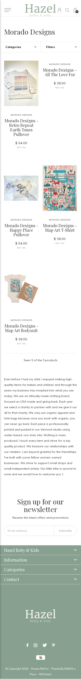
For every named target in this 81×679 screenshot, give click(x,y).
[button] (7, 10)
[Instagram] (35, 645)
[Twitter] (45, 645)
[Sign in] (59, 10)
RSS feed (45, 674)
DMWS (69, 668)
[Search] (67, 10)
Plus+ (33, 674)
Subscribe (65, 531)
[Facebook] (27, 645)
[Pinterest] (53, 645)
